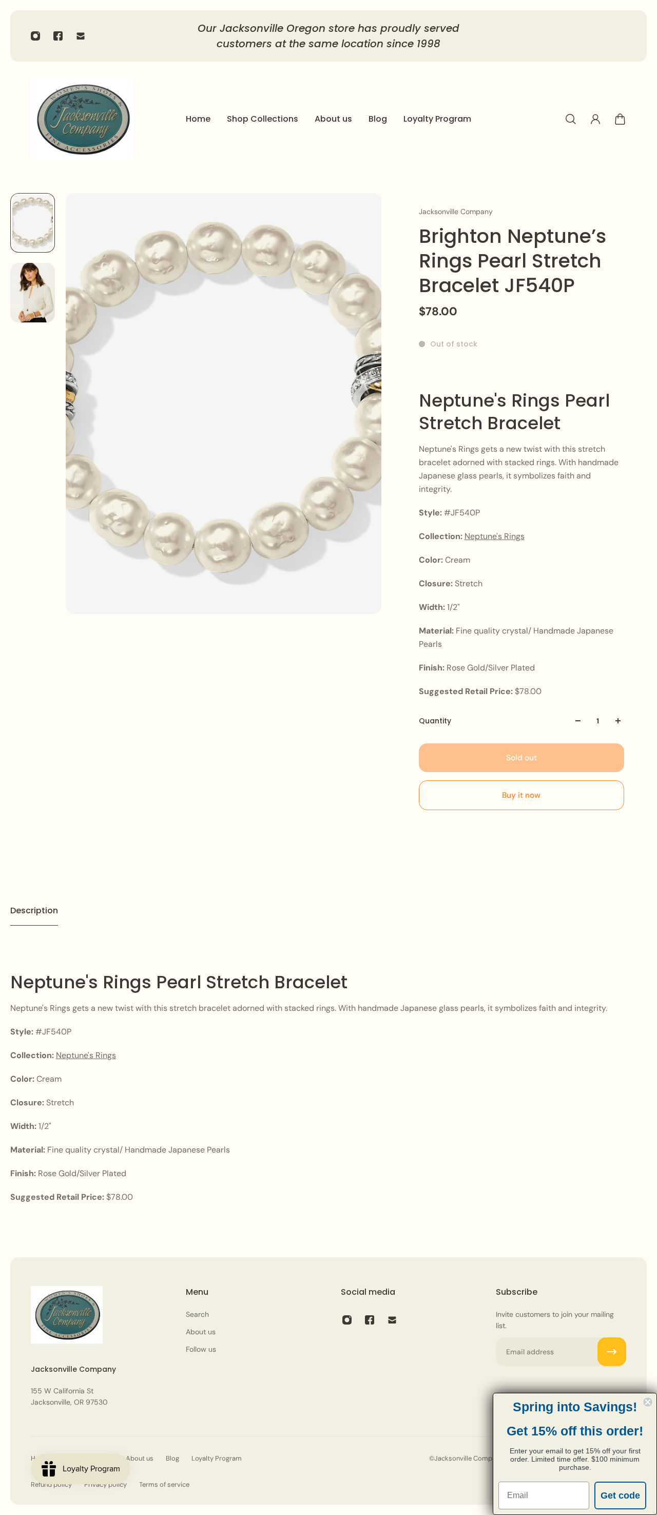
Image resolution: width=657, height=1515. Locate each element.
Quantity (435, 721)
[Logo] (82, 119)
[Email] (80, 36)
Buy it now (521, 795)
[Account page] (595, 119)
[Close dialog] (648, 1402)
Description (34, 910)
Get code (620, 1495)
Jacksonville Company (456, 211)
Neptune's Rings (495, 536)
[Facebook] (58, 36)
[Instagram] (35, 36)
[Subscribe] (611, 1351)
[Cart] (620, 119)
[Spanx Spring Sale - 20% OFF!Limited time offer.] (335, 36)
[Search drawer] (570, 119)
